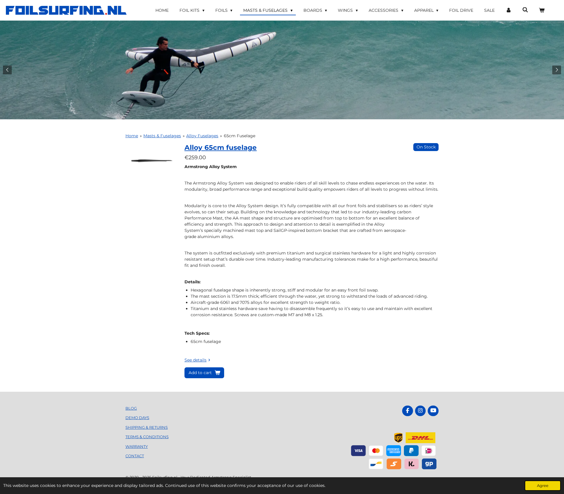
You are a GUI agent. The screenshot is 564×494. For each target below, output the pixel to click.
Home (131, 135)
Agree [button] (542, 485)
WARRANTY (136, 446)
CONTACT (134, 455)
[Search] (525, 10)
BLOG (131, 408)
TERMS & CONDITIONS (147, 436)
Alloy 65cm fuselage (220, 147)
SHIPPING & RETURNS (146, 427)
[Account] (508, 10)
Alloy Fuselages (202, 135)
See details (195, 360)
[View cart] (542, 10)
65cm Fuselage (239, 135)
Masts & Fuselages (162, 135)
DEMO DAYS (137, 417)
